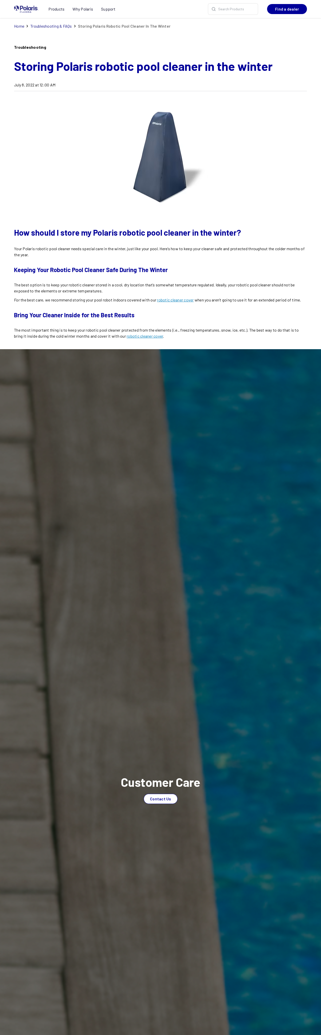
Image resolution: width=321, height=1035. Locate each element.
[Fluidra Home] (26, 9)
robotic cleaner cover (175, 299)
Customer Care (160, 782)
